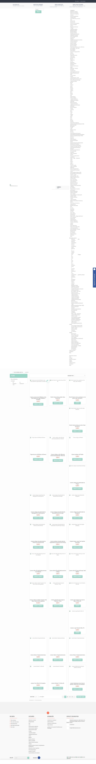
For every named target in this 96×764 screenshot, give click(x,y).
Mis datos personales (15, 725)
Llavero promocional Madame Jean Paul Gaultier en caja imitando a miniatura (38, 398)
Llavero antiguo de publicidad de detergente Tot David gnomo (38, 512)
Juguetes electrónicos (33, 734)
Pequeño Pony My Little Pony (75, 146)
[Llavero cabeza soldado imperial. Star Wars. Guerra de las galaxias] (38, 590)
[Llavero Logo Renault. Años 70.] (77, 619)
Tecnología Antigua (32, 749)
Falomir (71, 88)
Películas (72, 38)
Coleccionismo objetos (18, 372)
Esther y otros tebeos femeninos (76, 200)
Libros (71, 25)
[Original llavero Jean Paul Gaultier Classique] (77, 532)
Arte (29, 723)
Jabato (71, 198)
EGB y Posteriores (73, 184)
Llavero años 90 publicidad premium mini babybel (38, 571)
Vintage (30, 743)
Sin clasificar (72, 187)
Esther (71, 201)
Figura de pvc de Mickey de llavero (38, 454)
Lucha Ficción (73, 178)
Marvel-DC (72, 64)
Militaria (30, 737)
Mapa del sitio (50, 724)
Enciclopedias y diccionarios (75, 173)
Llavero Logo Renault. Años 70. (77, 628)
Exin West (72, 54)
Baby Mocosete (73, 125)
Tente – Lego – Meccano (75, 158)
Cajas (71, 160)
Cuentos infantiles (73, 192)
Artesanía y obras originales (34, 748)
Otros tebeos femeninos (75, 203)
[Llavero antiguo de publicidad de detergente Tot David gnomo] (38, 503)
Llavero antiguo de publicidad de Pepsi (77, 483)
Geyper (71, 89)
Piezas (71, 52)
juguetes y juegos (81, 274)
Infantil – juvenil (73, 174)
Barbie (71, 141)
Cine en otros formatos (74, 23)
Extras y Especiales (74, 191)
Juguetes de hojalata (74, 100)
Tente (71, 159)
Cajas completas (73, 153)
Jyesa (71, 115)
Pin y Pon (72, 132)
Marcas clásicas (73, 107)
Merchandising (73, 230)
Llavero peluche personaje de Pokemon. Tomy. (58, 600)
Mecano (71, 164)
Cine (71, 19)
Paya (71, 116)
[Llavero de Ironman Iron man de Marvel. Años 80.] (77, 590)
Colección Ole (73, 204)
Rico (71, 117)
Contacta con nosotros (51, 720)
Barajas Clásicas (73, 31)
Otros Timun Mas (73, 179)
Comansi (72, 109)
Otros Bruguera (73, 217)
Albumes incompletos (74, 13)
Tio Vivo (71, 211)
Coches (71, 154)
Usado (22, 383)
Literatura (72, 186)
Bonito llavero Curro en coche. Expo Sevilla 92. (77, 426)
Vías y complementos (74, 168)
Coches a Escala (73, 42)
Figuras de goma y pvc (74, 73)
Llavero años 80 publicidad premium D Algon (58, 571)
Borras (71, 82)
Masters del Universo (74, 65)
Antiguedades (31, 721)
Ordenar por (70, 375)
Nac (71, 95)
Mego (71, 67)
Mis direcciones (14, 723)
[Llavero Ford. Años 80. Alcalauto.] (38, 674)
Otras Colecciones (73, 180)
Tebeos (70, 361)
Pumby (71, 224)
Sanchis (71, 121)
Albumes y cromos (73, 11)
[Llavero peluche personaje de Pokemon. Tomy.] (58, 590)
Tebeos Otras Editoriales (75, 226)
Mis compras (13, 720)
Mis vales (12, 727)
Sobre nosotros (73, 233)
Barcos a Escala (73, 45)
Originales (72, 101)
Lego (71, 162)
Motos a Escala (73, 43)
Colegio (71, 28)
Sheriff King (72, 214)
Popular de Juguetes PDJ (75, 51)
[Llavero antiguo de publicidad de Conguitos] (77, 503)
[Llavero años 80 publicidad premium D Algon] (58, 561)
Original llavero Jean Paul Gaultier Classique (77, 542)
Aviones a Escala (73, 44)
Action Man (72, 56)
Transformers (72, 70)
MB (71, 91)
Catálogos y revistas (74, 35)
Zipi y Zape (72, 212)
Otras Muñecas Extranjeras (75, 147)
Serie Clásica (72, 50)
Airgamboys (72, 57)
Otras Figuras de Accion (74, 71)
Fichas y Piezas (73, 97)
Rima (71, 119)
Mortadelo (72, 209)
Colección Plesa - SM (74, 175)
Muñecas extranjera (74, 140)
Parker (71, 94)
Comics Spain (73, 75)
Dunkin (71, 76)
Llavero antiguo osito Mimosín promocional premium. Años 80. (58, 455)
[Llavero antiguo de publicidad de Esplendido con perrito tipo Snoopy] (58, 532)
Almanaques (72, 190)
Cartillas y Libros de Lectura (75, 185)
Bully (71, 74)
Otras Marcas (72, 96)
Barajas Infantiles (73, 32)
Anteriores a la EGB (74, 183)
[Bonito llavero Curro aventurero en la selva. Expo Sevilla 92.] (77, 388)
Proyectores (72, 37)
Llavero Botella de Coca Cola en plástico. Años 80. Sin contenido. (77, 684)
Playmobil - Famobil (74, 68)
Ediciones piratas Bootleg (75, 80)
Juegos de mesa (73, 81)
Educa (71, 87)
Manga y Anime (73, 63)
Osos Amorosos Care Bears (75, 145)
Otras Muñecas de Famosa (75, 133)
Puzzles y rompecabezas (75, 149)
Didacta (71, 84)
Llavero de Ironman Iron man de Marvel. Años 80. (77, 600)
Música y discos (32, 739)
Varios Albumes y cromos (75, 18)
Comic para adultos (74, 227)
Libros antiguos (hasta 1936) (75, 172)
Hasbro (71, 90)
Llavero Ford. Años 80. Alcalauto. (38, 683)
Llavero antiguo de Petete (77, 454)
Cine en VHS (72, 20)
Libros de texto (73, 181)
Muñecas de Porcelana (74, 143)
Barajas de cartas (73, 30)
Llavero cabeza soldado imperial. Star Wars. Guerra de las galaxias (38, 600)
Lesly (71, 128)
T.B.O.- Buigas (72, 193)
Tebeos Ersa (72, 218)
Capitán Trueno (73, 196)
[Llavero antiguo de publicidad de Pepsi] (77, 473)
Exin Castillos (72, 49)
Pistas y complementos (74, 155)
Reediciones (72, 231)
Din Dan (71, 207)
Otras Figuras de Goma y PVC (75, 78)
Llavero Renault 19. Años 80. (57, 683)
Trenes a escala (73, 165)
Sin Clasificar (72, 232)
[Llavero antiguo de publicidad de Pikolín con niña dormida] (38, 532)
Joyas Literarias (73, 199)
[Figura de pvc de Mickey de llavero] (38, 445)
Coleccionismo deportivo (33, 726)
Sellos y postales (32, 740)
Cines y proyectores (74, 36)
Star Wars (72, 69)
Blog (71, 236)
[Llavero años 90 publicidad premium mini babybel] (38, 561)
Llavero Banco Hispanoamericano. (38, 655)
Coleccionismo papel (33, 729)
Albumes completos (74, 12)
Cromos (71, 15)
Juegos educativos (74, 99)
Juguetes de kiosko (74, 103)
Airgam (71, 108)
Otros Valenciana (73, 225)
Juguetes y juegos (73, 29)
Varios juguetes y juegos (75, 170)
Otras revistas (72, 213)
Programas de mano (74, 26)
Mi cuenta (12, 716)
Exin (71, 110)
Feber (71, 112)
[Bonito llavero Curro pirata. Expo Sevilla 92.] (58, 388)
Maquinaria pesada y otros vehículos (77, 47)
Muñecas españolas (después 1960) (77, 123)
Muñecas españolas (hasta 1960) (76, 135)
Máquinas (72, 167)
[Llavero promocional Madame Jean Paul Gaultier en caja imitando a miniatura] (38, 388)
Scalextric (72, 152)
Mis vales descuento (15, 721)
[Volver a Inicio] (11, 372)
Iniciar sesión (82, 1)
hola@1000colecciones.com (75, 727)
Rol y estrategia (73, 151)
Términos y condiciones (51, 723)
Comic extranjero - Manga (75, 229)
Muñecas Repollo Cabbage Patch (76, 142)
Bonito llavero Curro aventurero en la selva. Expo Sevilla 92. (77, 397)
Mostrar (32, 696)
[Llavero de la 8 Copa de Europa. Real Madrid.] (77, 561)
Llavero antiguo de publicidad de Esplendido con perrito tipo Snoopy (58, 542)
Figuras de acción (73, 55)
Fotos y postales (73, 24)
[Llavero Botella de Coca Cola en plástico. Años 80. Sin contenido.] (77, 674)
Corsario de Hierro (73, 197)
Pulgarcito (72, 210)
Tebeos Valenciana (73, 220)
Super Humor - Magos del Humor (76, 216)
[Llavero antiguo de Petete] (77, 445)
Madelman (72, 62)
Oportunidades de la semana (34, 752)
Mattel (71, 93)
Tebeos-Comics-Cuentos (75, 188)
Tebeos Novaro (73, 219)
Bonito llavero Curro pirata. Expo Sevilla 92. (58, 397)
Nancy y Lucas (73, 129)
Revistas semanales (74, 205)
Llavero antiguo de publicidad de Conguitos (77, 512)
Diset (71, 86)
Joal (71, 113)
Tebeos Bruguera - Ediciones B (76, 194)
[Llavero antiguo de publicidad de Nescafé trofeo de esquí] (58, 503)
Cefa (71, 83)
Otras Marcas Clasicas (74, 122)
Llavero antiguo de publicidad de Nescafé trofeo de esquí (57, 512)
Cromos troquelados (74, 16)
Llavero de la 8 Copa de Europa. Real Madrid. (77, 571)
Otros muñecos (73, 139)
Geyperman (72, 60)
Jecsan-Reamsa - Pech (74, 77)
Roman (71, 120)
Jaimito (71, 223)
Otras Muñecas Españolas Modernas (77, 134)
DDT (71, 206)
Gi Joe (71, 61)
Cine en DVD (72, 22)
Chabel (71, 127)
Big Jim (71, 58)
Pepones (72, 138)
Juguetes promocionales (75, 104)
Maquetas (72, 106)
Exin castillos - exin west (74, 48)
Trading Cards (73, 17)
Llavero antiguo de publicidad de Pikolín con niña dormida (38, 542)
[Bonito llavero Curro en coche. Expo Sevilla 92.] (77, 416)
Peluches (72, 148)
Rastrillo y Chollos (32, 751)
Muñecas (72, 136)
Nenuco (71, 130)
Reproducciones (73, 102)
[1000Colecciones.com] (13, 187)
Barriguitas (72, 126)
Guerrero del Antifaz (74, 222)
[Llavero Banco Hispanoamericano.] (38, 646)
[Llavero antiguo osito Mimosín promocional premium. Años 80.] (58, 445)
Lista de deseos (41, 405)
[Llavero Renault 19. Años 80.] (58, 674)
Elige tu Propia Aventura (74, 177)
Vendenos (72, 235)
